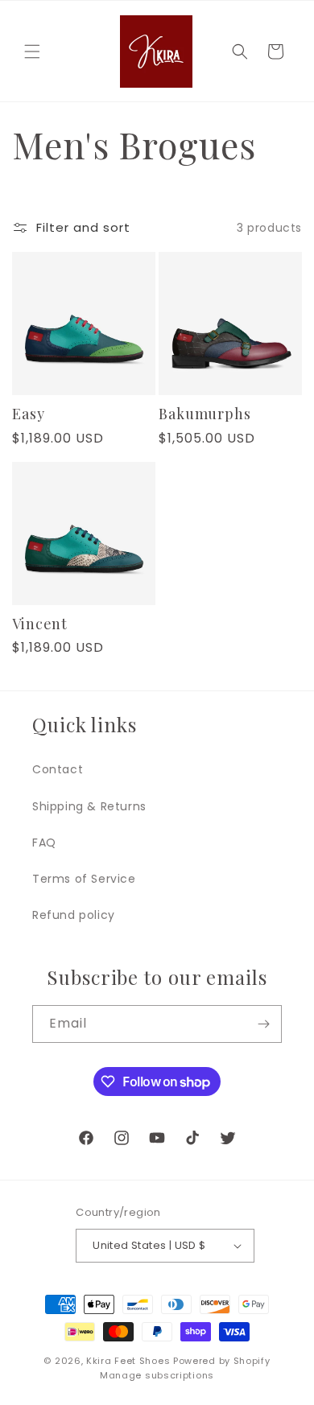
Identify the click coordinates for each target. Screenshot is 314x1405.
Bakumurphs (205, 414)
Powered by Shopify (222, 1360)
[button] (32, 51)
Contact (57, 769)
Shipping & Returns (89, 806)
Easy (28, 414)
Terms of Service (84, 879)
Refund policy (73, 915)
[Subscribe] (263, 1024)
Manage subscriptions (157, 1375)
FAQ (44, 842)
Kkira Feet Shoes (128, 1360)
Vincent (40, 624)
